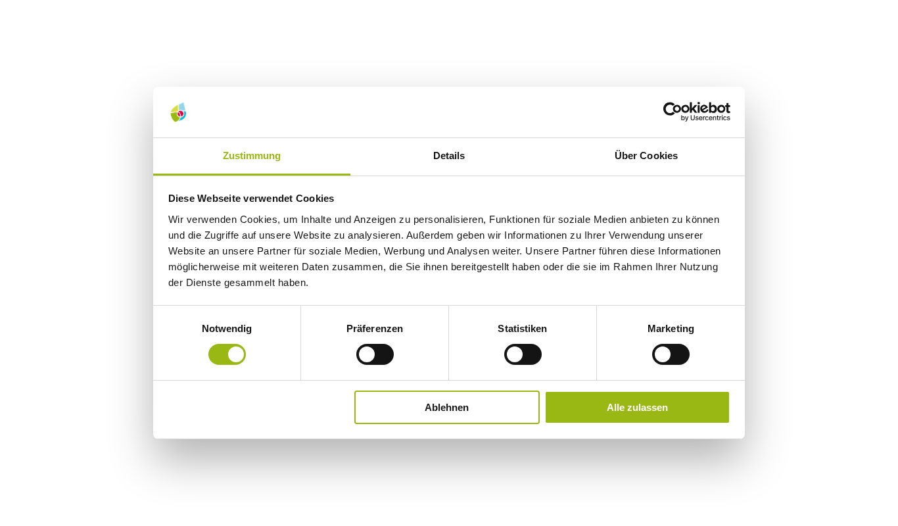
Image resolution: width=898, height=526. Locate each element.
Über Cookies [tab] (646, 155)
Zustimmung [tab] (252, 155)
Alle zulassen (637, 407)
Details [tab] (449, 155)
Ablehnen (447, 407)
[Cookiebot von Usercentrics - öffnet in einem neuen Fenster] (672, 112)
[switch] (375, 354)
